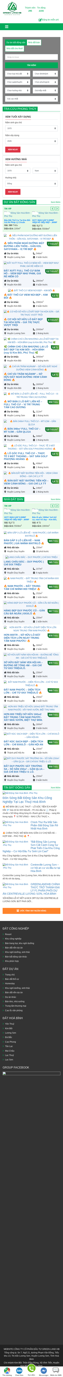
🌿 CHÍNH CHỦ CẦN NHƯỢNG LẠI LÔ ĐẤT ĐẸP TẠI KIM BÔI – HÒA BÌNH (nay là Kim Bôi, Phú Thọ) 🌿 (26, 349)
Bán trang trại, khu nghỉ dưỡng (19, 943)
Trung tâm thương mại (15, 1006)
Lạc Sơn (9, 1059)
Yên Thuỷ (9, 1024)
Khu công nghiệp (13, 939)
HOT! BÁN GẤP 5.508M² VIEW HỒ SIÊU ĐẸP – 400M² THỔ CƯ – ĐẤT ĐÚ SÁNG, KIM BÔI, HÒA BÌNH (44, 223)
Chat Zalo (19, 1375)
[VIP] (17, 214)
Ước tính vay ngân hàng (33, 911)
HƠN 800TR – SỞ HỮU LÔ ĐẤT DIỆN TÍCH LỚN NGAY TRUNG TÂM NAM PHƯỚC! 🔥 (22, 637)
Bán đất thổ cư (12, 979)
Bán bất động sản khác (16, 956)
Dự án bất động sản (19, 202)
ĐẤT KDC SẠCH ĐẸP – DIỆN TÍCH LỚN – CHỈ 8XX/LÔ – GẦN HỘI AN (23, 743)
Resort (8, 934)
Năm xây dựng (12, 135)
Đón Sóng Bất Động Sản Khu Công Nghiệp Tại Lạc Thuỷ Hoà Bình (27, 800)
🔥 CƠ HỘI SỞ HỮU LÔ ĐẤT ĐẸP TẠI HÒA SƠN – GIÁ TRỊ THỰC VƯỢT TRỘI (23, 322)
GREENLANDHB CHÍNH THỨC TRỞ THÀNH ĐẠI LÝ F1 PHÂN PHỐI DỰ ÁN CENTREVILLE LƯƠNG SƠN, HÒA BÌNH (31, 889)
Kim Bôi (8, 1028)
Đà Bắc (8, 1037)
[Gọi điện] (31, 1368)
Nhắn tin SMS (56, 1375)
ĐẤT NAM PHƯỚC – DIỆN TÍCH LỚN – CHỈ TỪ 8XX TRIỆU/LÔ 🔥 (23, 691)
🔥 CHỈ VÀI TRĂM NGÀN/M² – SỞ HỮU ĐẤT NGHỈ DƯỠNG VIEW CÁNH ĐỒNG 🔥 (25, 377)
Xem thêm (55, 202)
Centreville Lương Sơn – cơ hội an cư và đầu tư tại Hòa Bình (45, 867)
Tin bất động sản (17, 787)
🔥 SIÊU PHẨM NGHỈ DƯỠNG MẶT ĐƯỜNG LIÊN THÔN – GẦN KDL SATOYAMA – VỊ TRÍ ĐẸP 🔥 (24, 246)
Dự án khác (13, 253)
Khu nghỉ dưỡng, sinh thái (17, 952)
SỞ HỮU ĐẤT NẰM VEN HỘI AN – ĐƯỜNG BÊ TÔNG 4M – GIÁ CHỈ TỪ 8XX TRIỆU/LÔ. (23, 665)
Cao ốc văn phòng (14, 1010)
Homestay (10, 983)
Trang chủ (10, 974)
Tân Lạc (9, 1046)
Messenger (43, 1375)
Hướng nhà (10, 177)
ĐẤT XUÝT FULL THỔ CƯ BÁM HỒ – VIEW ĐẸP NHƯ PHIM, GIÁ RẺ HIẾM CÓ (22, 273)
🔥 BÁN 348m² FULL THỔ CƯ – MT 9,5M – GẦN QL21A (22, 430)
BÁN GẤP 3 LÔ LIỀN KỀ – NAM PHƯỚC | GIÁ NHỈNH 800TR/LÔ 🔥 (24, 542)
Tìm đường (7, 1375)
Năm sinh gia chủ (13, 122)
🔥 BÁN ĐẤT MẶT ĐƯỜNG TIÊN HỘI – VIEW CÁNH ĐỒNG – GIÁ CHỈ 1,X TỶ (26, 482)
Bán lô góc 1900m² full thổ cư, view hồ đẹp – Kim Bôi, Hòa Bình (44, 519)
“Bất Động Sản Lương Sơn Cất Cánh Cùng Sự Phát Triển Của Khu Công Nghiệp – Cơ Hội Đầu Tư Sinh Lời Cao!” (31, 846)
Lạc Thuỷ (9, 1055)
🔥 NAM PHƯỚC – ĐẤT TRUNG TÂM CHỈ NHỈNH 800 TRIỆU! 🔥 (22, 587)
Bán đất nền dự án (14, 948)
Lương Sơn (10, 1033)
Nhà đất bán (13, 499)
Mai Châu (9, 1051)
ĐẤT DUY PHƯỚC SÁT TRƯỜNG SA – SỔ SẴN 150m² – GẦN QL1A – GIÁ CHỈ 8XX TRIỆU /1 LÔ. (24, 769)
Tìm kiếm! (31, 65)
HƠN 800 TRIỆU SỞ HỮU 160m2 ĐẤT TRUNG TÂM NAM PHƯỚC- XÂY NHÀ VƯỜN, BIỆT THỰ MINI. (23, 717)
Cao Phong (10, 1042)
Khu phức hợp (12, 961)
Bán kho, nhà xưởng (14, 1001)
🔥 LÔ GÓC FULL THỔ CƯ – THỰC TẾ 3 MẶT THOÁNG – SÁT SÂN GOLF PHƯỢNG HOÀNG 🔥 (26, 456)
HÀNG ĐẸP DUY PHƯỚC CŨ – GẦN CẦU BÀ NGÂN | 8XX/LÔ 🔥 (24, 612)
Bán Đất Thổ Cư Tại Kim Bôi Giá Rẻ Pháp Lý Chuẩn (17, 221)
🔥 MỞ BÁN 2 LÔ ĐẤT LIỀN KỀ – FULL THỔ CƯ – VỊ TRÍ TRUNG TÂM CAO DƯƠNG (23, 404)
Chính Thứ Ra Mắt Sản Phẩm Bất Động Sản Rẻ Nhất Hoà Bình (44, 825)
